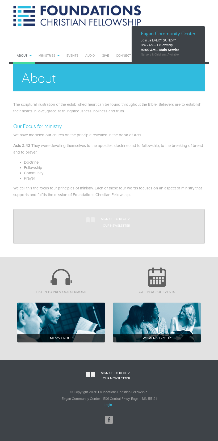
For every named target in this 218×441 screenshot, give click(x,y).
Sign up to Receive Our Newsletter (116, 222)
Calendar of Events (157, 292)
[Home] (77, 15)
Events (72, 55)
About (22, 55)
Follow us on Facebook (109, 420)
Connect (123, 55)
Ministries (47, 55)
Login (108, 405)
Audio (90, 55)
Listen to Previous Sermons (61, 292)
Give (105, 55)
